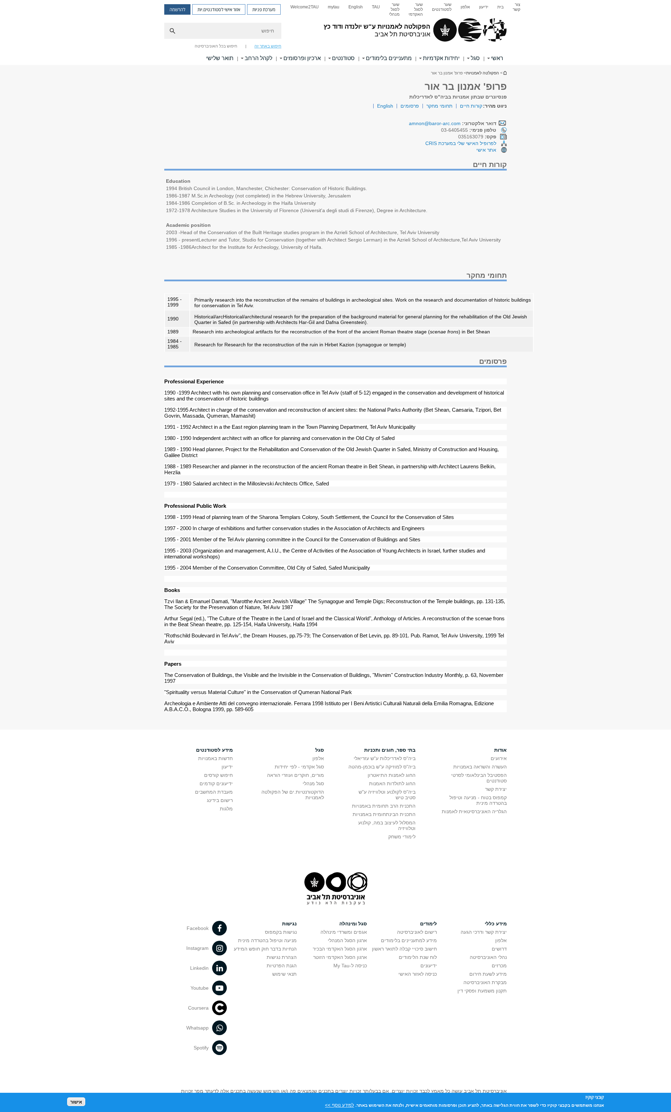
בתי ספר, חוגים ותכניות (390, 750)
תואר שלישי (219, 58)
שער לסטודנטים (442, 7)
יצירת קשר (496, 789)
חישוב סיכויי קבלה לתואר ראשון (404, 949)
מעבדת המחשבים (214, 792)
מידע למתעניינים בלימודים (409, 940)
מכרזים (499, 965)
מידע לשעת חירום (488, 974)
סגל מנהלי (313, 783)
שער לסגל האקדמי (416, 9)
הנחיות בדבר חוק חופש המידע (265, 949)
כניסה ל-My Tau (350, 965)
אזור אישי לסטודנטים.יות (218, 9)
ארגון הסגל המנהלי (347, 940)
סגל (475, 58)
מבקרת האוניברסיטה (485, 982)
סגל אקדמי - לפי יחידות (299, 767)
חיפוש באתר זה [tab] (267, 46)
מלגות (226, 808)
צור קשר (516, 7)
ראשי (497, 58)
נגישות (289, 923)
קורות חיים (471, 106)
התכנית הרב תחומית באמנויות (384, 806)
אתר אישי (486, 150)
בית (500, 7)
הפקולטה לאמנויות (482, 73)
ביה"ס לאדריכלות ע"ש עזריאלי (385, 758)
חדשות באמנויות (215, 758)
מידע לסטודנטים (214, 750)
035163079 (477, 136)
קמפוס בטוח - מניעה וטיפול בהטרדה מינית (478, 800)
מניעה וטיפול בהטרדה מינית (267, 940)
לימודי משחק (402, 836)
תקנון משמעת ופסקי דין (482, 991)
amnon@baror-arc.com (435, 123)
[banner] (335, 32)
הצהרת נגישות (282, 957)
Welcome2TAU (304, 7)
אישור (76, 1101)
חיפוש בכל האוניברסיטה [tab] (216, 46)
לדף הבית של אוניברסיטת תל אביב (505, 73)
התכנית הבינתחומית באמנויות (384, 814)
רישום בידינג (220, 800)
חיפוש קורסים (218, 775)
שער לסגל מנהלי (394, 9)
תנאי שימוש (284, 974)
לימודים (428, 923)
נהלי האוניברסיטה (488, 957)
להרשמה (177, 9)
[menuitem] (516, 9)
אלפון (465, 7)
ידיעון (483, 7)
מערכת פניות (263, 9)
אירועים (499, 758)
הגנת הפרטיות (282, 965)
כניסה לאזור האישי (417, 974)
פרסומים (410, 106)
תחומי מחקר (439, 106)
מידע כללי (496, 923)
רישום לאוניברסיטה (417, 932)
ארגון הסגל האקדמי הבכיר (340, 949)
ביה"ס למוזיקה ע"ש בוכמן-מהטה (382, 767)
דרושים (499, 949)
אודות (500, 750)
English (355, 7)
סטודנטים (343, 58)
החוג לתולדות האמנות (392, 783)
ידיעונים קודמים (216, 783)
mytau (333, 7)
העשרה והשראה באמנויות (480, 767)
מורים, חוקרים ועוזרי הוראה (295, 775)
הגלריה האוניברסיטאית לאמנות (474, 811)
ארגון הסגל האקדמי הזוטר (340, 957)
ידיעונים (428, 965)
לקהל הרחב (258, 58)
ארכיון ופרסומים (302, 58)
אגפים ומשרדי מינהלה (343, 932)
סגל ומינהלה (353, 923)
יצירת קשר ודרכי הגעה (484, 932)
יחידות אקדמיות (441, 58)
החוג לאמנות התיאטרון (392, 775)
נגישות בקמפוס (281, 932)
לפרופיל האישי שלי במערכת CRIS (460, 143)
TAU (376, 7)
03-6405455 (468, 130)
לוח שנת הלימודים (418, 957)
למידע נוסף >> (339, 1104)
